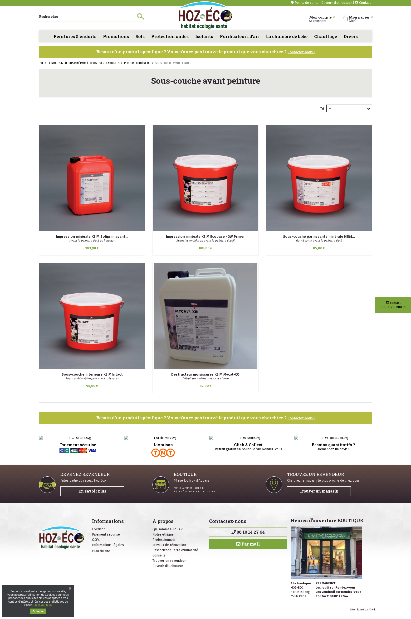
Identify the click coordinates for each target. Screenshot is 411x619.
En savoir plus (92, 490)
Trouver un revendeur (169, 561)
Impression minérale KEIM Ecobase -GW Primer (205, 236)
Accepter (38, 611)
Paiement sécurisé (106, 534)
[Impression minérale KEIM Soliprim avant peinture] (92, 178)
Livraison (98, 529)
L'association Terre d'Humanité (175, 550)
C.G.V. (96, 540)
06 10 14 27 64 (250, 532)
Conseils (158, 555)
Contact (364, 3)
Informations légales (108, 545)
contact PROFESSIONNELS (393, 305)
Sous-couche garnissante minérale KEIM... (319, 236)
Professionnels (164, 540)
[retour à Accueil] (41, 63)
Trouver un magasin (319, 490)
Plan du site (101, 551)
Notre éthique (163, 534)
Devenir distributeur (336, 3)
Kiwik (372, 609)
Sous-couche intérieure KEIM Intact (92, 374)
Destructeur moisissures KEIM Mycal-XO (205, 374)
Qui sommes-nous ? (167, 529)
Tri (322, 108)
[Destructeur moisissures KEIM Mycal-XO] (206, 316)
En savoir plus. (43, 605)
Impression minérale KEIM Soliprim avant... (92, 236)
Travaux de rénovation (169, 545)
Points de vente (306, 3)
